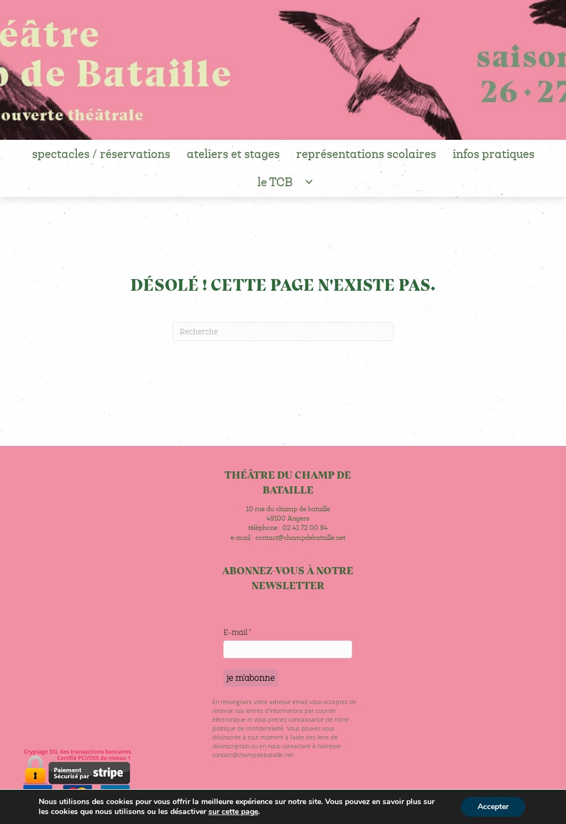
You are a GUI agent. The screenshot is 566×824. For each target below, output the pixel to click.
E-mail (237, 632)
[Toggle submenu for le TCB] (309, 182)
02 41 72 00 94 (305, 527)
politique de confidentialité (248, 728)
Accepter (493, 806)
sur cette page (233, 812)
